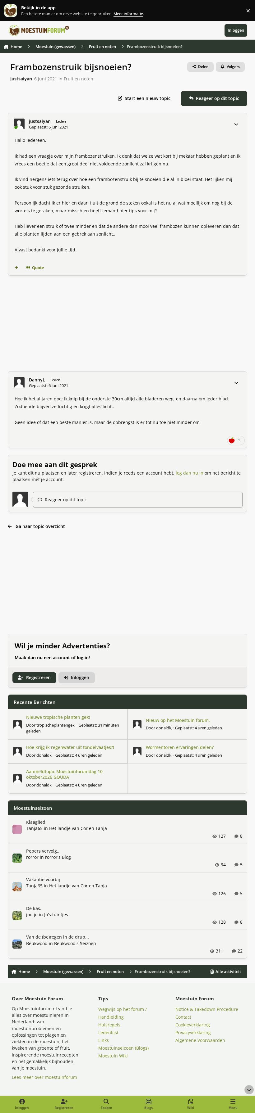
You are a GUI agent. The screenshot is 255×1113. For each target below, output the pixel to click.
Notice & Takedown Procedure (206, 1009)
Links (103, 1040)
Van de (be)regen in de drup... (57, 937)
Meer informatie (17, 11)
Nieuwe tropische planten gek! (58, 717)
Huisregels (109, 1025)
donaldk (163, 728)
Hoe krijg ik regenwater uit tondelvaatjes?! (70, 747)
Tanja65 (34, 828)
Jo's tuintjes (56, 914)
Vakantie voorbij (43, 879)
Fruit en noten (78, 79)
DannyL (37, 380)
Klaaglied (35, 822)
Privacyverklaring (193, 1032)
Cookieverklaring (192, 1025)
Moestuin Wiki (113, 1056)
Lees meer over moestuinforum (44, 1077)
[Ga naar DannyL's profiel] (19, 382)
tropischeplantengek (55, 725)
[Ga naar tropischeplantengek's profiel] (17, 724)
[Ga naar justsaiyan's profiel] (19, 124)
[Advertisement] (128, 323)
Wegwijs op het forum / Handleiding (122, 1013)
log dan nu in (189, 473)
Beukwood (37, 943)
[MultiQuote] (16, 268)
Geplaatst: (198, 728)
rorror (32, 857)
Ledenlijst (108, 1032)
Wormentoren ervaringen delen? (180, 747)
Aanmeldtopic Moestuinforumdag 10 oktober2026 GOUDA (64, 774)
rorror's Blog (58, 857)
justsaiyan (21, 79)
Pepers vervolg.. (42, 851)
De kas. (33, 908)
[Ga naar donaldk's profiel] (137, 724)
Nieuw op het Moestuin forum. (178, 720)
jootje (32, 914)
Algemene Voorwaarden (200, 1040)
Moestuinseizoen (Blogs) (123, 1048)
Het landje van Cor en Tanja (78, 828)
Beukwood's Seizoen (75, 943)
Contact (183, 1017)
